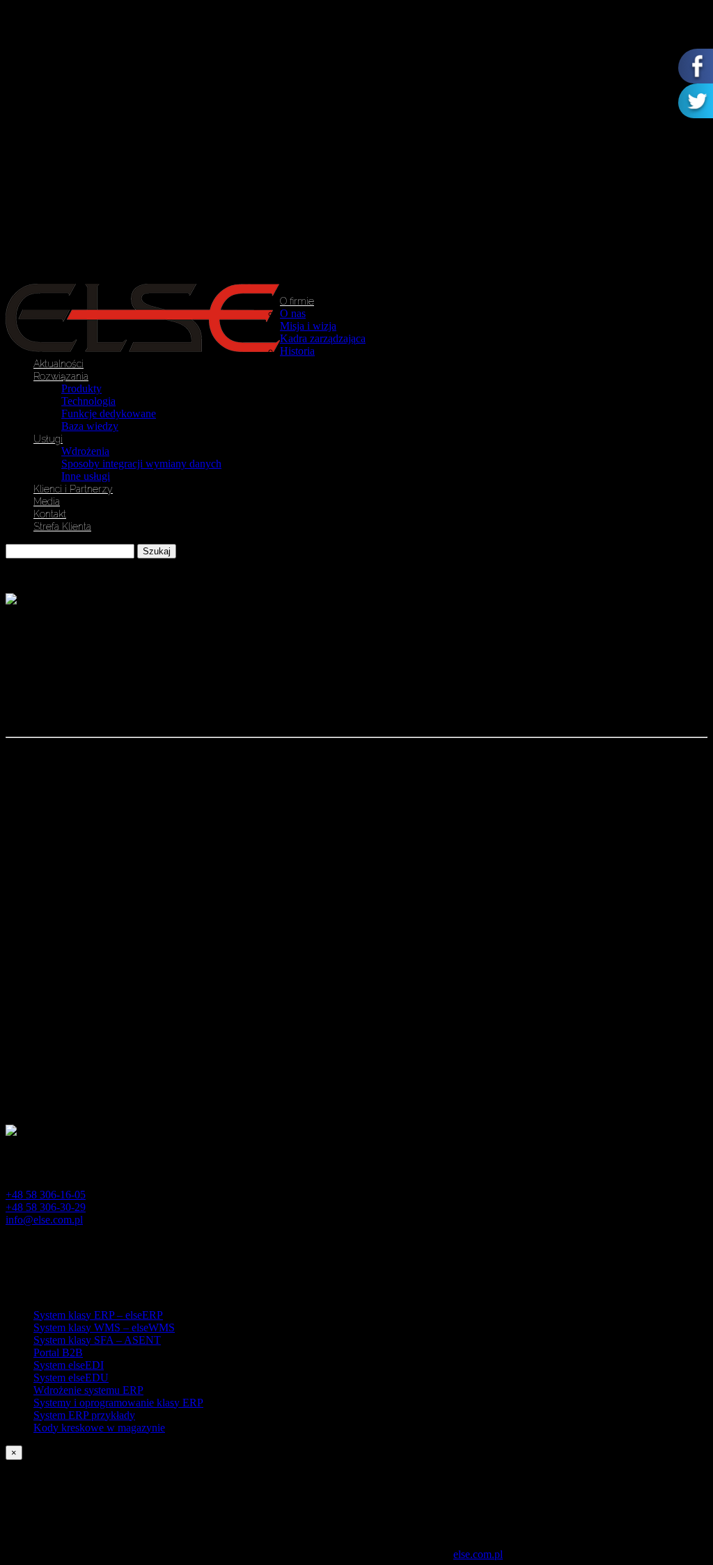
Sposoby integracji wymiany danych (141, 464)
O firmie (297, 301)
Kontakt (49, 514)
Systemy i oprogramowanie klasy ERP (118, 1402)
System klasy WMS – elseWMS (104, 1327)
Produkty (81, 388)
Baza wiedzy (89, 426)
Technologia (88, 401)
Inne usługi (85, 476)
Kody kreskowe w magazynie (99, 1428)
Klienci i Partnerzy (73, 489)
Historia (297, 351)
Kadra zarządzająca (323, 338)
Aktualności (58, 363)
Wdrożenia (85, 451)
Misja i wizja (308, 326)
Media (46, 501)
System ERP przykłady (84, 1415)
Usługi (48, 438)
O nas (293, 313)
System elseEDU (71, 1377)
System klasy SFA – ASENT (97, 1340)
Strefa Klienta (62, 526)
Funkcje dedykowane (108, 413)
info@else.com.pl (44, 1220)
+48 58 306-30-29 (46, 1207)
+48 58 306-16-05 (46, 1195)
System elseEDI (68, 1365)
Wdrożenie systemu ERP (88, 1390)
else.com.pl (478, 1554)
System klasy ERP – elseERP (98, 1315)
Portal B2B (58, 1352)
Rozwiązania (60, 376)
